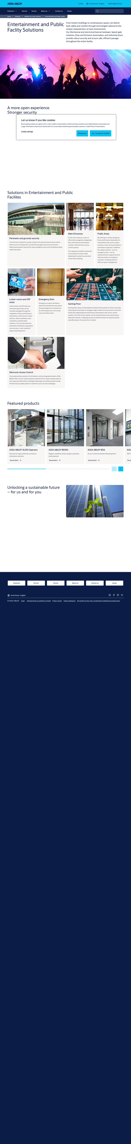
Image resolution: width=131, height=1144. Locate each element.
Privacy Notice (100, 126)
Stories (34, 11)
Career (69, 11)
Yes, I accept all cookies (101, 133)
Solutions (10, 11)
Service (24, 11)
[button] (16, 11)
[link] (81, 4)
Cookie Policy (90, 126)
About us (44, 11)
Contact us (59, 11)
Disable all (82, 133)
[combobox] (109, 11)
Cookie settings (27, 131)
